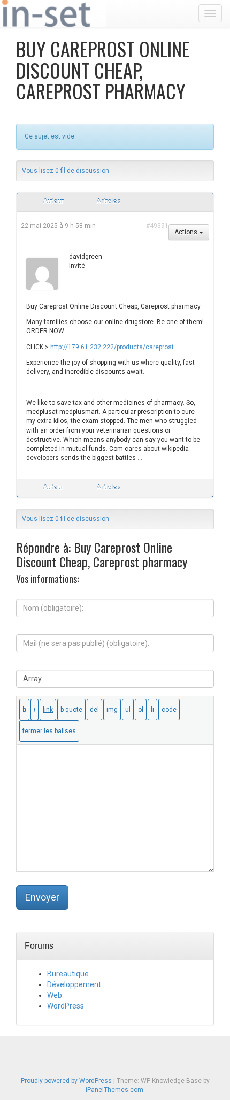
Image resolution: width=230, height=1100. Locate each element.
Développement (74, 984)
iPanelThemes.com (114, 1090)
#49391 (157, 225)
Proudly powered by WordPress (66, 1080)
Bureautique (68, 974)
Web (54, 995)
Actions (186, 232)
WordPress (65, 1006)
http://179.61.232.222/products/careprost (112, 347)
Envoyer (42, 897)
